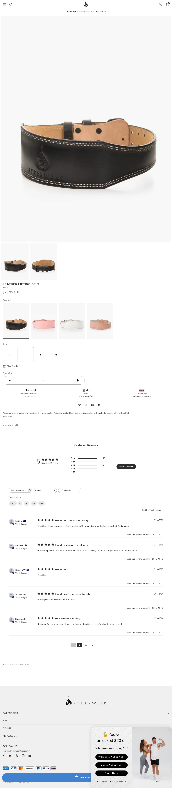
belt (26, 503)
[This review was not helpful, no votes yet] (159, 534)
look (34, 503)
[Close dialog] (169, 730)
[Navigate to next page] (98, 645)
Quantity (7, 373)
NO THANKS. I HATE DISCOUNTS (111, 781)
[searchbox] (18, 490)
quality (13, 503)
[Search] (10, 4)
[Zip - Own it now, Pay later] (86, 389)
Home (5, 664)
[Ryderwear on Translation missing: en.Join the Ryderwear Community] (4, 755)
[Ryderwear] (86, 5)
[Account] (160, 4)
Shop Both (111, 773)
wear (41, 503)
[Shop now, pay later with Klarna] (141, 389)
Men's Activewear (112, 765)
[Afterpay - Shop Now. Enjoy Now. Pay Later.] (30, 389)
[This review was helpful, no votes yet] (153, 534)
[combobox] (45, 490)
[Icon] (4, 4)
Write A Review (126, 466)
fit (20, 503)
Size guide (12, 366)
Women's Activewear (111, 757)
